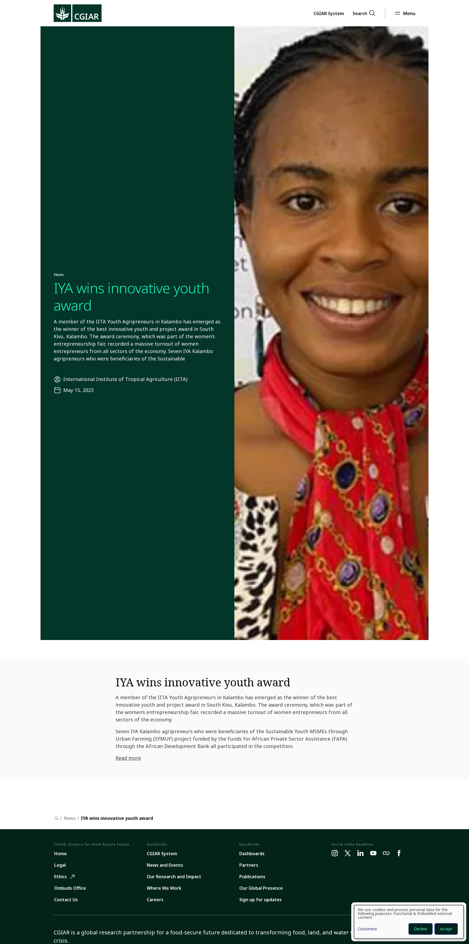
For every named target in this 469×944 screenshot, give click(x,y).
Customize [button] (367, 929)
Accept (446, 928)
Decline (420, 928)
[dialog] (409, 922)
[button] (328, 13)
